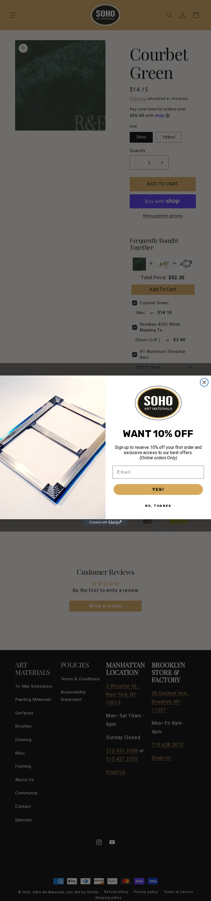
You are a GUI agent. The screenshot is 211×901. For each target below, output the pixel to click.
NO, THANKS (158, 505)
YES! (158, 489)
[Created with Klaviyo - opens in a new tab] (105, 522)
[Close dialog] (204, 382)
